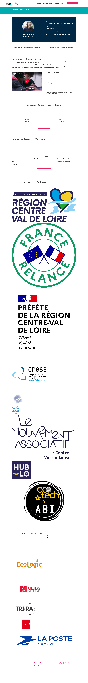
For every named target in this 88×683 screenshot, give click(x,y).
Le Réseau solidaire (48, 3)
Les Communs (59, 3)
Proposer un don (72, 3)
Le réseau (36, 665)
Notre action (37, 663)
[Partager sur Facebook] (47, 535)
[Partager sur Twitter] (47, 537)
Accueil (39, 3)
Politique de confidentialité (63, 662)
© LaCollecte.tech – (39, 676)
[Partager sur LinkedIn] (47, 539)
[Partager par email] (47, 533)
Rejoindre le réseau (44, 170)
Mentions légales (61, 663)
